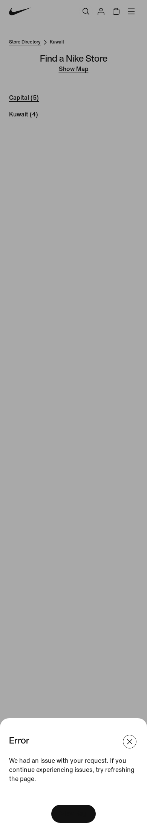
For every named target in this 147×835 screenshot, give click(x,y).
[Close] (129, 741)
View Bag (73, 813)
